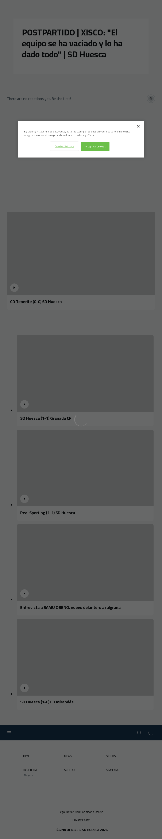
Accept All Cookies (95, 146)
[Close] (138, 126)
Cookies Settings (64, 146)
